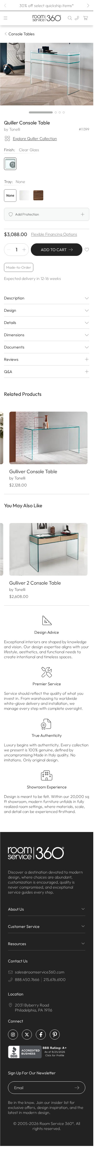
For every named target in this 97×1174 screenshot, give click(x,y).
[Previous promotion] (5, 5)
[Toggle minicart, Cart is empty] (85, 18)
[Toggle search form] (69, 18)
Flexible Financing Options (54, 234)
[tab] (41, 112)
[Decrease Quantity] (8, 249)
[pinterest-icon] (55, 1030)
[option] (10, 195)
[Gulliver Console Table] (46, 437)
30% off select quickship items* (46, 5)
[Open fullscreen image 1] (46, 74)
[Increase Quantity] (24, 249)
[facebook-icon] (41, 1030)
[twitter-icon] (27, 1030)
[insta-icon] (13, 1030)
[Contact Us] (76, 18)
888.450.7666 (27, 975)
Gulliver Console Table (33, 469)
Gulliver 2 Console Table (35, 578)
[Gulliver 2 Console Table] (46, 546)
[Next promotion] (87, 5)
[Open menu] (5, 18)
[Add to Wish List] (86, 249)
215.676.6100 (55, 975)
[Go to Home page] (46, 18)
